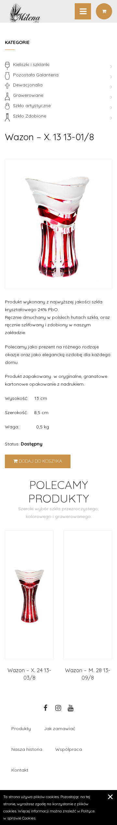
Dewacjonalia (28, 85)
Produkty (21, 728)
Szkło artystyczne (32, 105)
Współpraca (68, 749)
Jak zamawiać (59, 728)
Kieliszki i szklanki (31, 64)
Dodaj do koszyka (40, 461)
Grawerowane (28, 95)
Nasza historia (26, 749)
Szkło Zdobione (29, 116)
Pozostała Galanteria (35, 75)
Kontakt (19, 770)
